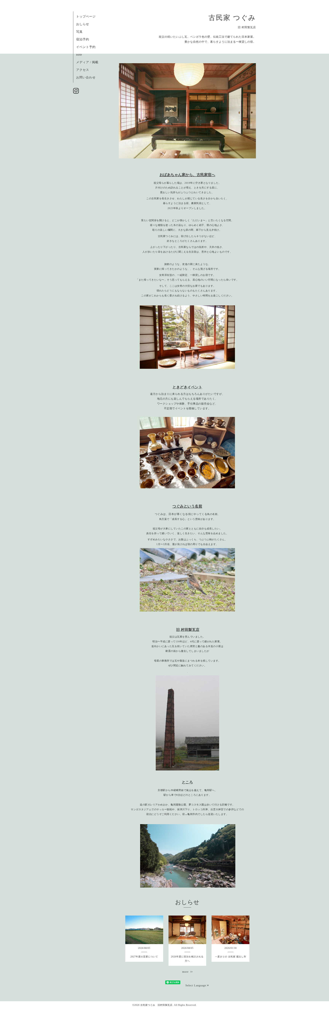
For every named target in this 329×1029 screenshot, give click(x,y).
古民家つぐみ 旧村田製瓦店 (156, 1005)
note (79, 54)
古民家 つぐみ (232, 18)
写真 (79, 31)
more (186, 971)
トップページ (86, 16)
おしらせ (82, 24)
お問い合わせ (86, 77)
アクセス (82, 69)
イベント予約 (86, 47)
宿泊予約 (82, 39)
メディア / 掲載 (87, 62)
